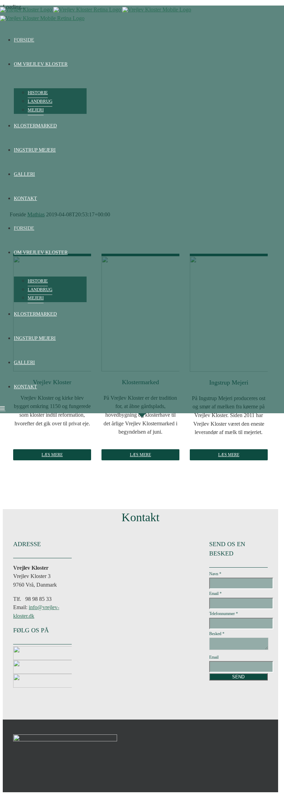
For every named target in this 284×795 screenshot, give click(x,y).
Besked (216, 633)
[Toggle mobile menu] (3, 408)
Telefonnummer (223, 613)
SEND (238, 676)
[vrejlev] (65, 650)
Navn (215, 573)
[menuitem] (142, 40)
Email (215, 593)
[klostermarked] (65, 664)
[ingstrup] (65, 678)
